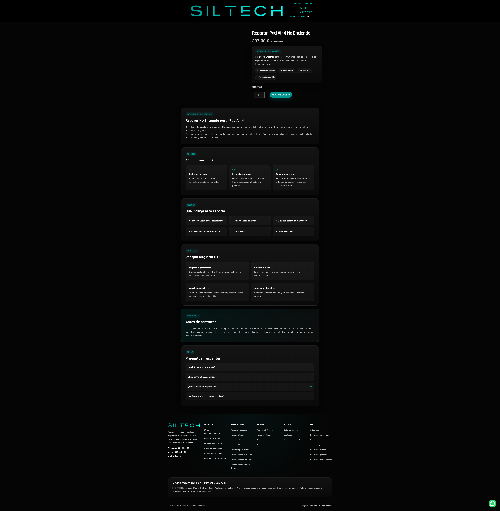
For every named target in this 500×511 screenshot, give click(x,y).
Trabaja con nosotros (293, 440)
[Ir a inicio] (184, 425)
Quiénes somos (291, 430)
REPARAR (303, 8)
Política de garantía (318, 455)
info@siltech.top (175, 456)
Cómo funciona (264, 440)
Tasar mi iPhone (264, 435)
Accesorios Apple (212, 438)
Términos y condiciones (321, 445)
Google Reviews (325, 506)
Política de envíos (318, 450)
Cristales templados (213, 448)
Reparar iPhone (237, 435)
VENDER (308, 3)
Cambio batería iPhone (241, 460)
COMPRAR (296, 3)
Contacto (288, 435)
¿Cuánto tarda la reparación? (201, 367)
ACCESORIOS (306, 12)
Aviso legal (315, 430)
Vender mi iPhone (265, 430)
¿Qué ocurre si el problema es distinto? (206, 396)
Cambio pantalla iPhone (241, 455)
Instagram (304, 506)
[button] (492, 503)
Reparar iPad (236, 440)
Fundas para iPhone (213, 443)
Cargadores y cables (213, 453)
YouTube (313, 506)
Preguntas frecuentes (266, 445)
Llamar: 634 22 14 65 (177, 452)
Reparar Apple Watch (240, 450)
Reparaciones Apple (240, 430)
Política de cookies (318, 440)
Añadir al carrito (281, 95)
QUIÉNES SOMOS (297, 16)
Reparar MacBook (238, 445)
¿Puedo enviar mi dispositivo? (202, 386)
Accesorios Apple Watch (215, 458)
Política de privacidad (319, 435)
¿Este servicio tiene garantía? (201, 377)
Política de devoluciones (321, 460)
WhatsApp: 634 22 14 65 (178, 448)
